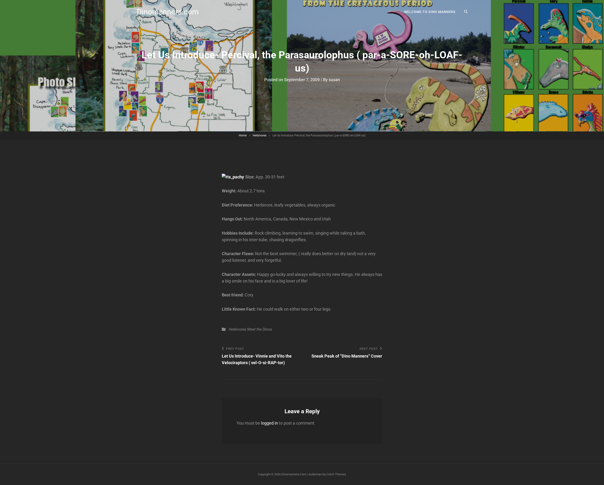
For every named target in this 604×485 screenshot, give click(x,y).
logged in (269, 423)
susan (334, 79)
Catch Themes (336, 474)
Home (243, 135)
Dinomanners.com (168, 11)
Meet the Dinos (259, 329)
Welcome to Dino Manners (429, 12)
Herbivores (259, 135)
